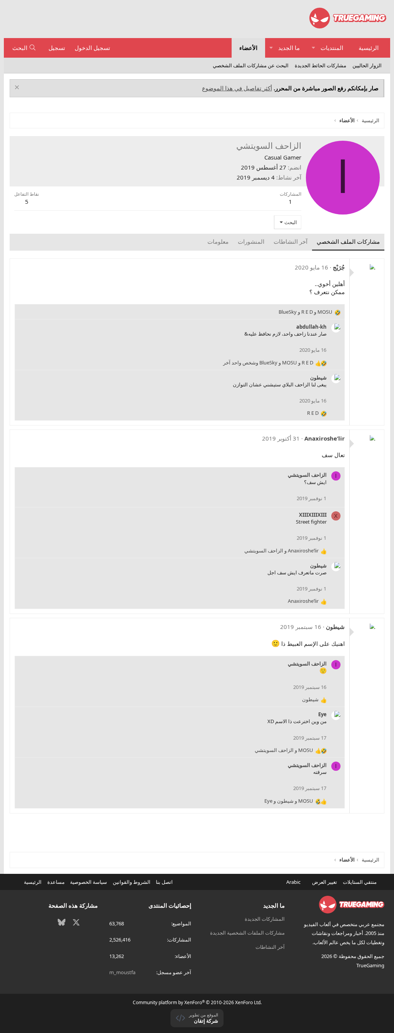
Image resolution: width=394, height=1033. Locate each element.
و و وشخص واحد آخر (268, 362)
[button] (313, 48)
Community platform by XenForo (197, 1002)
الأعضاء (248, 48)
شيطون (318, 377)
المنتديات (332, 48)
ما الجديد (289, 48)
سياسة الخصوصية (88, 881)
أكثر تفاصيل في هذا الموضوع (237, 88)
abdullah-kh (311, 326)
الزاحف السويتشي (307, 474)
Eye (322, 714)
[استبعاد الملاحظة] (18, 88)
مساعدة (56, 881)
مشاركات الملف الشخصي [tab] (348, 241)
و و (305, 311)
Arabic (294, 881)
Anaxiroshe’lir (324, 438)
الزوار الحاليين (367, 65)
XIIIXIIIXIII (313, 514)
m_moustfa (122, 972)
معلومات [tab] (218, 241)
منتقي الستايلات (360, 881)
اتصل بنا (164, 881)
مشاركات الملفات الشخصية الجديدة (247, 932)
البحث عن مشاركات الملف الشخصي (251, 65)
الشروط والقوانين (131, 881)
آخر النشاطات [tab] (290, 241)
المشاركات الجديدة (265, 918)
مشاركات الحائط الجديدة (320, 65)
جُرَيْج (339, 267)
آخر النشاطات (270, 946)
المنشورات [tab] (251, 241)
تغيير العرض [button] (324, 881)
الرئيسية (369, 48)
